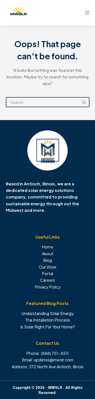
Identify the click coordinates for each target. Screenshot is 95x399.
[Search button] (84, 102)
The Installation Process (47, 320)
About (47, 253)
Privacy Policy (48, 287)
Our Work (47, 267)
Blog (47, 260)
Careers (47, 280)
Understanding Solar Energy (47, 313)
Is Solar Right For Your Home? (47, 326)
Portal (47, 273)
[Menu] (87, 12)
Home (47, 246)
